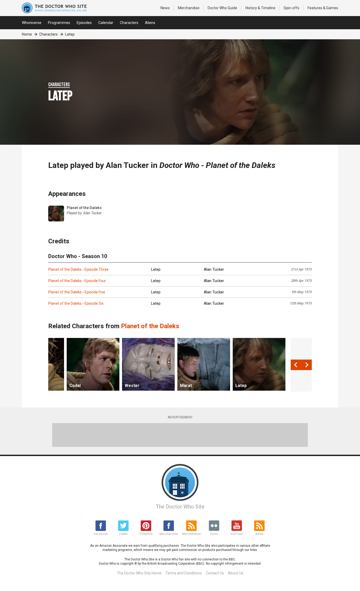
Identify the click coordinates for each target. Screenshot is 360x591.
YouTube (236, 534)
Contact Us (215, 573)
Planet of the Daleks (65, 269)
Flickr (214, 534)
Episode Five (95, 292)
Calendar (105, 23)
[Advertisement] (180, 435)
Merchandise (189, 8)
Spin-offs (291, 8)
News (165, 8)
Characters (129, 23)
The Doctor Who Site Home (139, 573)
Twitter (123, 534)
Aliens (150, 23)
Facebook (101, 534)
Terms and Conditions (184, 573)
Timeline (260, 8)
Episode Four (95, 281)
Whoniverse (31, 23)
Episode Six (94, 303)
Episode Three (97, 269)
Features (323, 8)
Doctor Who (222, 8)
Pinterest (146, 534)
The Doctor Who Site (180, 506)
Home (27, 34)
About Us (235, 573)
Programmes (59, 23)
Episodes (84, 23)
